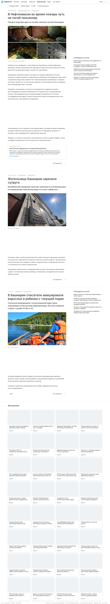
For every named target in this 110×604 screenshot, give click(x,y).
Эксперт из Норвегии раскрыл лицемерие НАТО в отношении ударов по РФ (86, 78)
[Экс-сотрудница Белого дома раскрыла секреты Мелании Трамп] (19, 469)
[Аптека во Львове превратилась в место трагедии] (43, 421)
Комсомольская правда (23, 10)
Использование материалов (86, 602)
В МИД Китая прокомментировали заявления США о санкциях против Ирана (87, 69)
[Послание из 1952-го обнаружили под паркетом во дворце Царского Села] (19, 445)
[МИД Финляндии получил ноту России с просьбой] (67, 445)
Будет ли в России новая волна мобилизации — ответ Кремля (88, 295)
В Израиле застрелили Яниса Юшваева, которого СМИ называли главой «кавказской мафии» (87, 299)
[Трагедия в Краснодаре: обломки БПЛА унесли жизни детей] (67, 421)
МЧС (37, 70)
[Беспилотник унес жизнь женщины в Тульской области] (67, 589)
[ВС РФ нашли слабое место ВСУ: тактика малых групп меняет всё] (67, 469)
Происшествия (35, 10)
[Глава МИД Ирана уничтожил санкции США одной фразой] (67, 517)
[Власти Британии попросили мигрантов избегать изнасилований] (67, 565)
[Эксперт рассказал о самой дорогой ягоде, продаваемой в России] (19, 493)
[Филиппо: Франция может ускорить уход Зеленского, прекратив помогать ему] (43, 493)
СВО (34, 6)
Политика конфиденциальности (72, 602)
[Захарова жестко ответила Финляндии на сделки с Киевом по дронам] (43, 517)
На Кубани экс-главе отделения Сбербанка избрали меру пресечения (86, 311)
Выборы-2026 (14, 6)
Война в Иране (25, 6)
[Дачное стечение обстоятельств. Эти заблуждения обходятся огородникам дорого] (43, 589)
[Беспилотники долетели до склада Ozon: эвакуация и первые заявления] (43, 445)
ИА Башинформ (22, 175)
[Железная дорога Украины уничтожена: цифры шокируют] (91, 565)
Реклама (13, 602)
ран (19, 264)
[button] (37, 42)
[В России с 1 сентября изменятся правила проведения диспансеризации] (91, 445)
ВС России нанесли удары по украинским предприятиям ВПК (86, 303)
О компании (7, 602)
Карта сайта (104, 602)
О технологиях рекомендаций (57, 602)
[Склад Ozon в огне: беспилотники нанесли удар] (67, 493)
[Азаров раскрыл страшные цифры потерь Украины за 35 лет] (19, 565)
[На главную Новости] (7, 2)
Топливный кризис (43, 6)
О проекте (47, 602)
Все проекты (18, 602)
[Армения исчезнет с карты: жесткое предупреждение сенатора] (91, 589)
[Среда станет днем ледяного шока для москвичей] (19, 541)
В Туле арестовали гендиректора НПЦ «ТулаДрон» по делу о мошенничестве (85, 65)
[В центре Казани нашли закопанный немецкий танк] (19, 517)
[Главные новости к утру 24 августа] (91, 517)
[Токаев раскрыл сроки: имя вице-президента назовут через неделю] (91, 541)
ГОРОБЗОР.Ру (18, 291)
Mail (2, 602)
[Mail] (2, 2)
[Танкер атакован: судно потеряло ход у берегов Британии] (43, 541)
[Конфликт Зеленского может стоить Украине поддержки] (91, 493)
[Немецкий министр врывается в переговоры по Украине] (67, 541)
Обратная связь (97, 602)
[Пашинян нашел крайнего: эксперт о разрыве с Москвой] (43, 565)
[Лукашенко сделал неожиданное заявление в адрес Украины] (19, 421)
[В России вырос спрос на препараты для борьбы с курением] (19, 589)
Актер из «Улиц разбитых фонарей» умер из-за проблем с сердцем (88, 307)
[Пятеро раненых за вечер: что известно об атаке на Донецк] (91, 421)
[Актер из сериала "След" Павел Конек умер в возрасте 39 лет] (43, 469)
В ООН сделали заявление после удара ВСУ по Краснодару (87, 61)
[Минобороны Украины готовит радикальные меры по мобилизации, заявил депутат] (91, 469)
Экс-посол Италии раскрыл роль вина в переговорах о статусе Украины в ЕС (86, 74)
